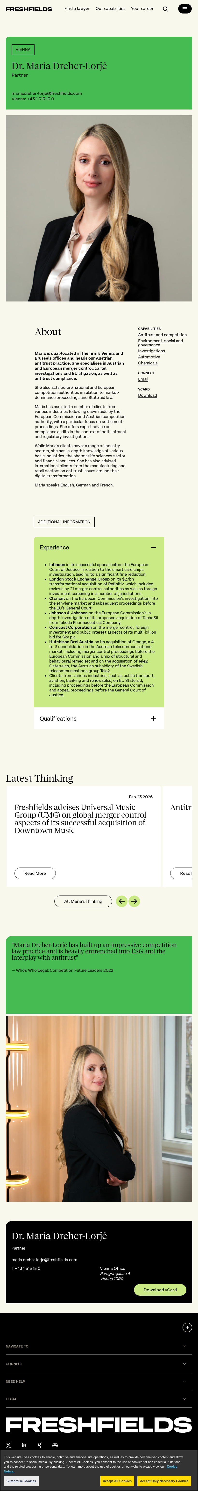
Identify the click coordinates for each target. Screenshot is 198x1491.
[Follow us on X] (9, 1445)
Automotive (149, 357)
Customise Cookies (21, 1481)
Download (147, 395)
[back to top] (187, 1327)
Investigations (151, 351)
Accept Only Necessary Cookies (164, 1481)
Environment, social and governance (160, 342)
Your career (142, 8)
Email (143, 379)
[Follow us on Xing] (39, 1445)
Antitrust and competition (162, 334)
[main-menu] (185, 8)
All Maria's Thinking (83, 901)
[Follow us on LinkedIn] (24, 1445)
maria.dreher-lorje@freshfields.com (47, 93)
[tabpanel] (99, 836)
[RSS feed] (55, 1445)
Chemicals (148, 363)
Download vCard (160, 1290)
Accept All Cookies (117, 1481)
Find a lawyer (77, 8)
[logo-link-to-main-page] (29, 10)
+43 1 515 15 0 (40, 98)
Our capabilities (110, 8)
